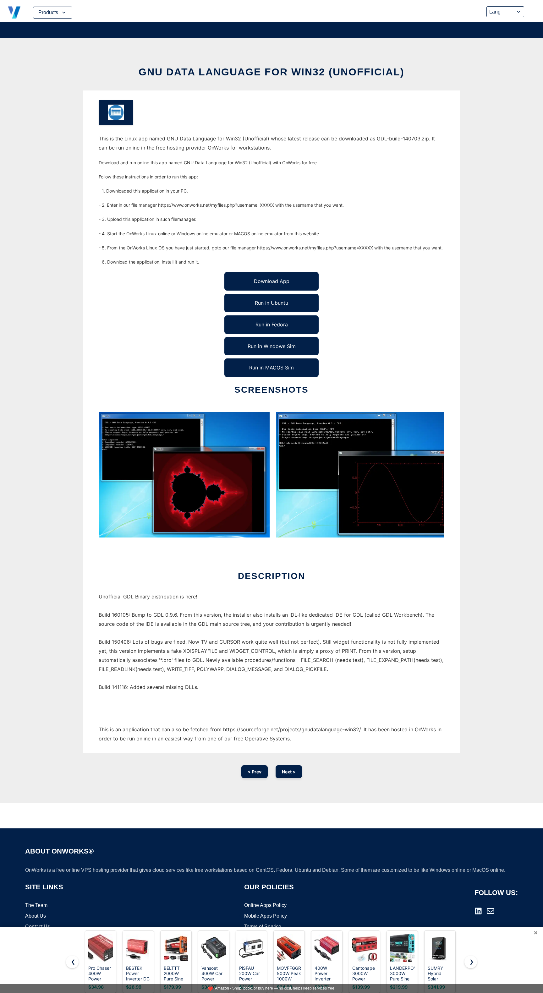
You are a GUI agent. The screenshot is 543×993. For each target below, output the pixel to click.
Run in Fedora (271, 324)
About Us (35, 916)
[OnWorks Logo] (14, 12)
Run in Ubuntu (271, 303)
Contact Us (37, 926)
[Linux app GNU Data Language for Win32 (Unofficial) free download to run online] (116, 112)
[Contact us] (490, 911)
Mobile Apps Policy (265, 916)
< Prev (254, 771)
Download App (271, 281)
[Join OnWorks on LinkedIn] (478, 911)
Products (48, 12)
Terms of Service (262, 926)
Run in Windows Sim (272, 346)
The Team (36, 905)
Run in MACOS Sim (271, 367)
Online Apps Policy (265, 905)
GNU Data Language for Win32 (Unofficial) (271, 72)
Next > (289, 771)
